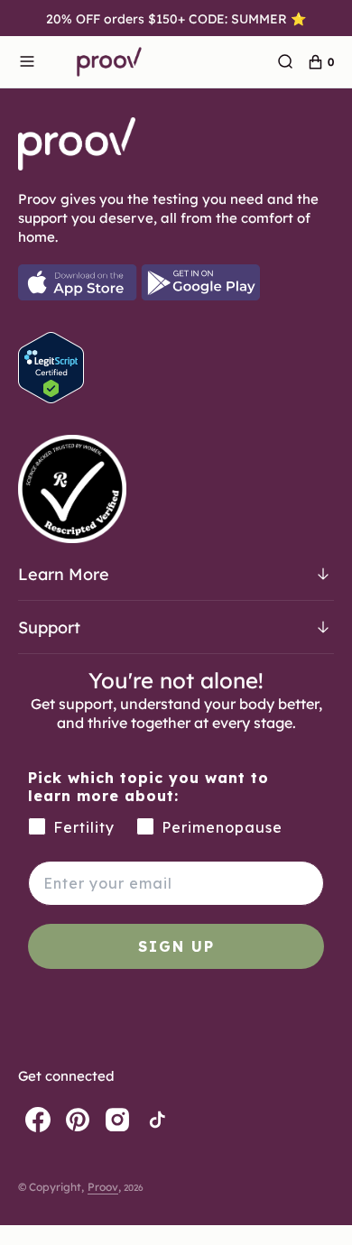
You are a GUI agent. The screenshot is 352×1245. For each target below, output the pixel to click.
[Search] (285, 62)
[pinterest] (77, 1119)
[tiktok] (157, 1119)
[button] (27, 62)
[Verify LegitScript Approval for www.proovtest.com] (51, 398)
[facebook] (38, 1119)
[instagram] (117, 1119)
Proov (103, 1186)
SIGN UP (176, 946)
